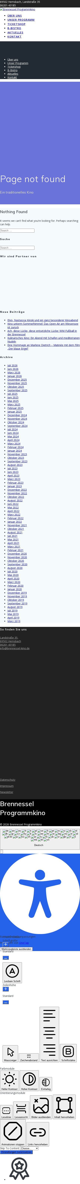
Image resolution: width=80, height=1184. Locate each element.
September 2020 (17, 564)
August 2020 (15, 568)
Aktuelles (15, 32)
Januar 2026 (14, 376)
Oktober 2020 (15, 561)
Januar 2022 (14, 521)
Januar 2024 (14, 450)
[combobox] (40, 839)
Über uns (14, 15)
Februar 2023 (15, 482)
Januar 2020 (14, 589)
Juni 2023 (12, 472)
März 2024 (13, 443)
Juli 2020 (12, 571)
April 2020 (13, 578)
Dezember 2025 (17, 379)
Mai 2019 (13, 614)
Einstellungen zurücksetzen (16, 1152)
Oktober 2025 (15, 386)
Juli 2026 (12, 365)
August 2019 (15, 607)
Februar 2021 (15, 550)
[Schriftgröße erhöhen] (6, 944)
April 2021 (13, 543)
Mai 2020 (13, 575)
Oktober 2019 (15, 600)
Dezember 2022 (17, 490)
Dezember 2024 (17, 415)
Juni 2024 (12, 433)
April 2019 (13, 617)
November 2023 (17, 454)
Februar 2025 (15, 408)
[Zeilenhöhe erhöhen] (6, 989)
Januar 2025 (14, 411)
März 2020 (13, 582)
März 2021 (13, 546)
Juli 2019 (12, 610)
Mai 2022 (13, 507)
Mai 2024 (13, 436)
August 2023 (15, 465)
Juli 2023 (12, 468)
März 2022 (13, 514)
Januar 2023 (14, 486)
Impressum (7, 786)
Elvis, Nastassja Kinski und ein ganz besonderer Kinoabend (42, 320)
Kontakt (14, 36)
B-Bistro (14, 28)
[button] (1, 852)
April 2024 (13, 440)
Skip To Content (10, 1148)
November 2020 (17, 557)
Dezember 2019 (17, 593)
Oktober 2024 (15, 422)
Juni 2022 (12, 504)
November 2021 (17, 525)
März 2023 (13, 479)
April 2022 (13, 511)
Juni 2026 (12, 369)
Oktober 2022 (15, 497)
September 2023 (17, 461)
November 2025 (17, 383)
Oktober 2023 (15, 458)
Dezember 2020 (17, 553)
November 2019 (17, 596)
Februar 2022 (15, 518)
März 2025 (13, 404)
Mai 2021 (13, 539)
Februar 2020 (15, 585)
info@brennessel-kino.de (15, 648)
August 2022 (15, 500)
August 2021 (15, 532)
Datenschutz (7, 779)
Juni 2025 (12, 397)
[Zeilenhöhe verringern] (6, 1002)
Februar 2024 (15, 447)
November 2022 (17, 493)
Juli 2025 (12, 394)
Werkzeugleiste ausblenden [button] (16, 949)
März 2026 (13, 372)
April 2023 (13, 475)
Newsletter (6, 792)
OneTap (24, 943)
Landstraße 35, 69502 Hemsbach (10, 639)
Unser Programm (21, 20)
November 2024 (17, 418)
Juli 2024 (12, 429)
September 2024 (17, 426)
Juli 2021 (12, 536)
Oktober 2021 (15, 529)
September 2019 (17, 603)
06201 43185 (8, 644)
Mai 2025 (13, 401)
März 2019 (13, 621)
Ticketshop (16, 24)
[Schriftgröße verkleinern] (6, 958)
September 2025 (17, 390)
